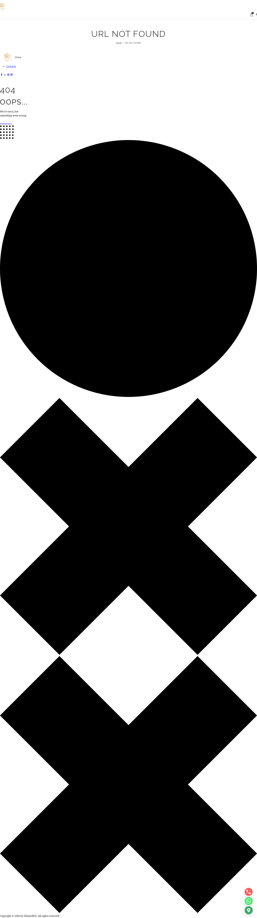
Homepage (6, 127)
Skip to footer (25, 1)
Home (119, 46)
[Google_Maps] (249, 910)
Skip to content (8, 1)
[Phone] (249, 892)
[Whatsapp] (249, 901)
